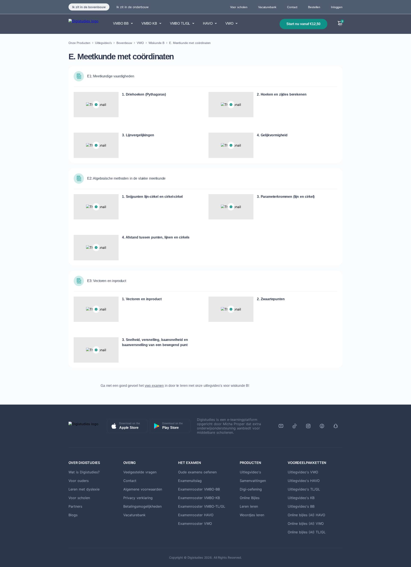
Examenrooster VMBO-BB (199, 489)
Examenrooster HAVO (195, 515)
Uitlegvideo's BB (301, 506)
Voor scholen (238, 7)
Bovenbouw (124, 43)
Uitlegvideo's (103, 43)
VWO (140, 43)
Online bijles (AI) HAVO (306, 515)
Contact (292, 7)
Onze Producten (79, 43)
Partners (75, 506)
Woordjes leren (252, 515)
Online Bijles (249, 498)
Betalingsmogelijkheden (142, 506)
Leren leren (249, 506)
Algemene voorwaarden (142, 489)
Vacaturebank (267, 7)
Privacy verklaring (138, 498)
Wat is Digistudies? (84, 472)
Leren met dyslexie (84, 489)
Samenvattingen (253, 480)
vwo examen (154, 385)
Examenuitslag (190, 480)
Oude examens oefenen (197, 472)
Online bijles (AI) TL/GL (307, 532)
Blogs (72, 515)
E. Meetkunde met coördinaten (190, 43)
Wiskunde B (157, 43)
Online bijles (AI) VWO (306, 523)
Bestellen (314, 7)
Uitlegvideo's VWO (303, 472)
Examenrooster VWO (195, 523)
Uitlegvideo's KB (301, 498)
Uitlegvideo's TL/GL (304, 489)
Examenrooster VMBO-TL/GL (201, 506)
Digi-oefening (251, 489)
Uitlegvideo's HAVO (304, 480)
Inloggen (336, 7)
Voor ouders (78, 480)
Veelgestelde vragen (139, 472)
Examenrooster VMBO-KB (199, 498)
